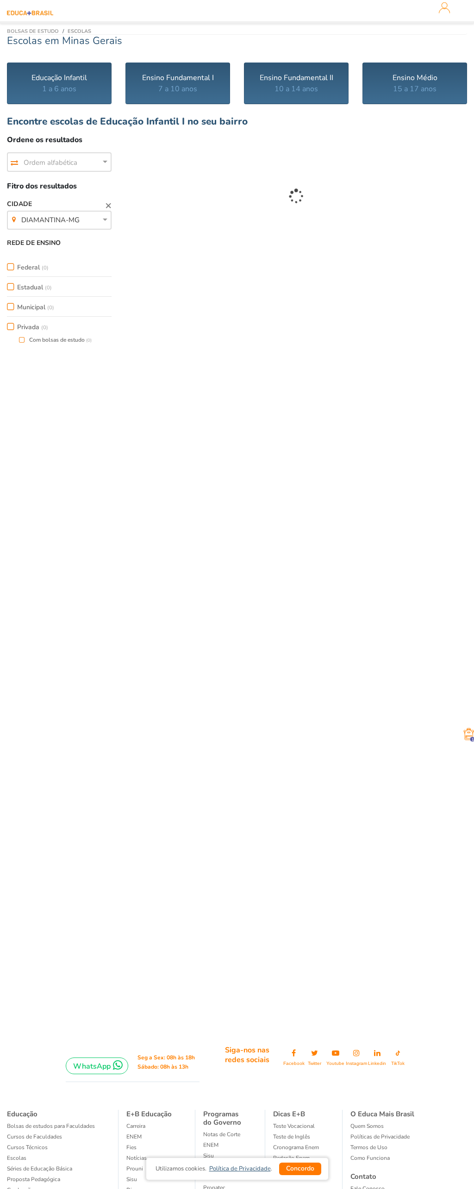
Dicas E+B (289, 1114)
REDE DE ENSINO (34, 242)
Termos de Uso (368, 1147)
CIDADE (43, 212)
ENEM (134, 1136)
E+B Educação (149, 1114)
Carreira (135, 1126)
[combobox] (59, 162)
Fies (131, 1147)
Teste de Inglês (291, 1136)
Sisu (208, 1155)
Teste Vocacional (294, 1126)
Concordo (300, 1168)
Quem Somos (367, 1126)
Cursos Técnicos (27, 1147)
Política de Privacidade (240, 1168)
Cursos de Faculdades (34, 1136)
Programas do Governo (222, 1118)
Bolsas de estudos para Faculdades (51, 1126)
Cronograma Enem (296, 1147)
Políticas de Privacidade (380, 1136)
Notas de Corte (221, 1134)
